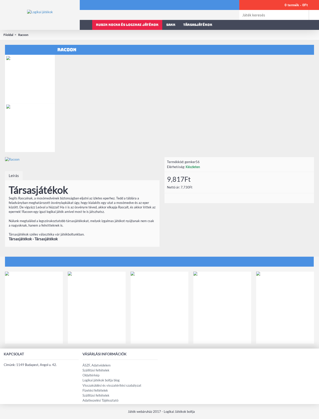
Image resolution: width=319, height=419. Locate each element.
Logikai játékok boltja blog (101, 380)
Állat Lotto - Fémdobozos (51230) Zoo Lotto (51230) (97, 336)
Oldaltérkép (90, 375)
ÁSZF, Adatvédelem (96, 365)
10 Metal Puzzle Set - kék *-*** (285, 334)
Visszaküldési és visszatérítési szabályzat (111, 385)
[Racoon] (82, 159)
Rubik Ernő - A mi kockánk (159, 334)
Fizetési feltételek (95, 390)
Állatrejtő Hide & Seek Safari (34, 334)
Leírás (14, 175)
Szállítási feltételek (95, 370)
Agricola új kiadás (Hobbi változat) (222, 334)
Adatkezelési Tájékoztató (100, 400)
